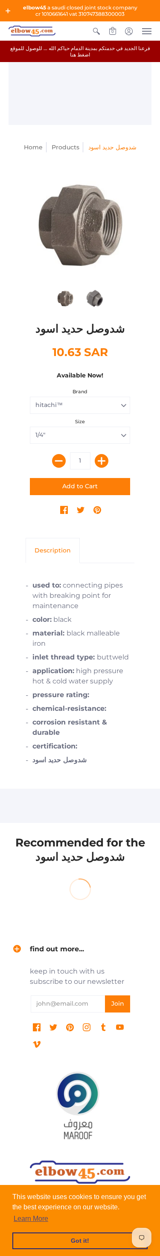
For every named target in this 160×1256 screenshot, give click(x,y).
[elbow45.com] (32, 31)
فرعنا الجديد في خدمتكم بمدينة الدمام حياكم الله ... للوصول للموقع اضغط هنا (80, 51)
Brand (80, 392)
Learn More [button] (31, 1218)
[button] (8, 11)
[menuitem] (96, 31)
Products (65, 147)
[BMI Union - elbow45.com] (80, 224)
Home (33, 147)
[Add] (101, 461)
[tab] (53, 551)
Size (80, 422)
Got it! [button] (80, 1240)
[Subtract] (59, 461)
